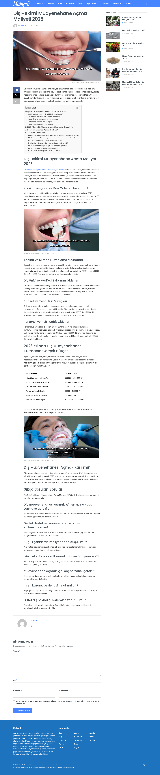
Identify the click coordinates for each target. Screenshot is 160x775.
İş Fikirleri (91, 3)
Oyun (76, 744)
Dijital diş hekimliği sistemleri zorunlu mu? (46, 151)
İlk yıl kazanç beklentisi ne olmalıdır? (44, 148)
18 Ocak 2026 (128, 23)
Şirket (91, 737)
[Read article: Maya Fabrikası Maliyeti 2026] (113, 60)
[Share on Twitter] (16, 95)
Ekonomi (70, 3)
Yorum (16, 651)
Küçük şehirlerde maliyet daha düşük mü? (46, 140)
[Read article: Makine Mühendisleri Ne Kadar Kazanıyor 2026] (113, 86)
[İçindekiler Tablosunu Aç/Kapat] (76, 108)
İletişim (144, 765)
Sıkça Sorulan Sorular (36, 133)
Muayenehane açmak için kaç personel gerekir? (49, 145)
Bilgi (60, 3)
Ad (15, 680)
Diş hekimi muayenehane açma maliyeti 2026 (43, 169)
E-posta (17, 690)
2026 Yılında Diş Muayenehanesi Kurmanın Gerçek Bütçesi (52, 127)
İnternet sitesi (65, 690)
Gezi (61, 747)
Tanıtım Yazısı (25, 768)
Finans (51, 3)
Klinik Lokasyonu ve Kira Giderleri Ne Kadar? (46, 114)
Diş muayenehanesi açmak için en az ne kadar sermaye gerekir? (54, 135)
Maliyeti (21, 3)
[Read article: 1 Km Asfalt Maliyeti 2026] (113, 34)
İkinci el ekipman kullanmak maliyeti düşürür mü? (49, 143)
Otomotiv (105, 3)
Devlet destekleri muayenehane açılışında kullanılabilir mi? (53, 138)
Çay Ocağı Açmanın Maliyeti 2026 (131, 18)
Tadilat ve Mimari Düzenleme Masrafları (45, 117)
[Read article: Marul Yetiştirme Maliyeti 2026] (113, 47)
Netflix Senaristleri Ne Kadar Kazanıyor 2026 (132, 70)
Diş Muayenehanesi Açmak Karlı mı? (42, 130)
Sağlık (76, 747)
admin (23, 26)
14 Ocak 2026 (128, 49)
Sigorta (117, 3)
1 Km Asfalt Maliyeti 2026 (133, 30)
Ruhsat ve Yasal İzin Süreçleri (41, 122)
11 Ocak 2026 (34, 26)
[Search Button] (146, 3)
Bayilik (81, 3)
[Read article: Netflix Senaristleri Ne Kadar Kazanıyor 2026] (113, 73)
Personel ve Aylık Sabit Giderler (42, 124)
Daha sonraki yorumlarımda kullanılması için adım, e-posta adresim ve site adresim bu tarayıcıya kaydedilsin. (57, 702)
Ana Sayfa (40, 3)
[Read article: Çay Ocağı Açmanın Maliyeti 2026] (113, 21)
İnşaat (76, 733)
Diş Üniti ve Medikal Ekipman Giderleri (44, 119)
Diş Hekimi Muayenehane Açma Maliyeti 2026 (46, 111)
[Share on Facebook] (16, 90)
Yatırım (128, 3)
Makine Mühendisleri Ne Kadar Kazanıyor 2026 (133, 83)
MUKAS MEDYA (49, 768)
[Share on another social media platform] (16, 101)
